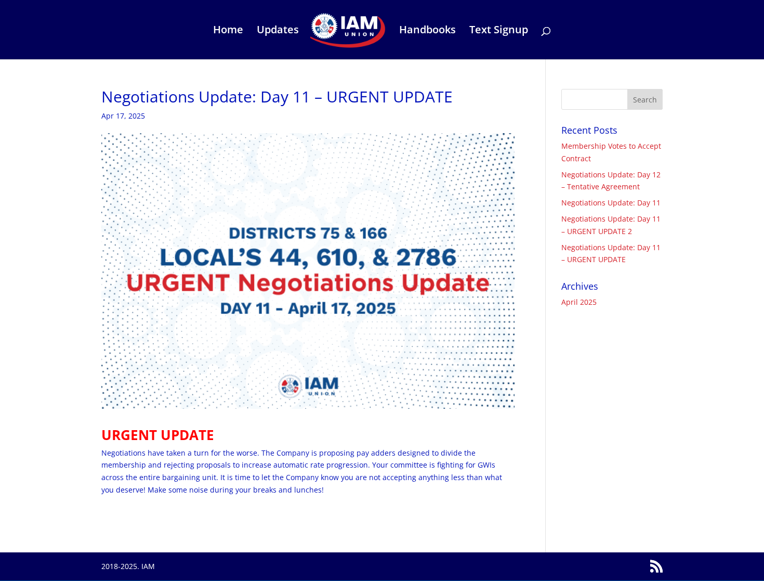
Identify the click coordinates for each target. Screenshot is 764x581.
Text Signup (498, 31)
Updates (278, 31)
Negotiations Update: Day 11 (611, 203)
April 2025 (579, 302)
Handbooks (427, 31)
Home (228, 31)
